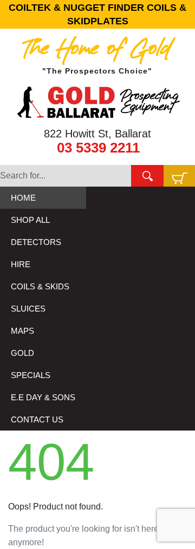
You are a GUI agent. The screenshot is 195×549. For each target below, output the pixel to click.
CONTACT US (37, 419)
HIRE (20, 264)
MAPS (22, 330)
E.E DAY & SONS (43, 397)
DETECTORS (36, 242)
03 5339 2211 (98, 148)
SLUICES (28, 308)
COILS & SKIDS (40, 286)
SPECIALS (30, 375)
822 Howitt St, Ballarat (97, 134)
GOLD (22, 353)
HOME (23, 197)
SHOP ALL (30, 219)
